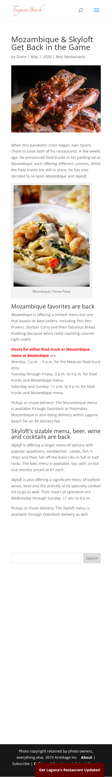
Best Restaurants (70, 56)
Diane (21, 56)
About (86, 757)
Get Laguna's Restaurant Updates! (69, 769)
